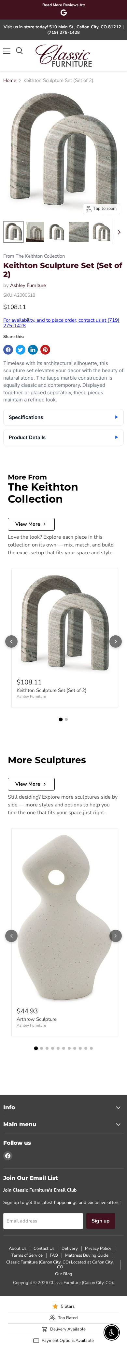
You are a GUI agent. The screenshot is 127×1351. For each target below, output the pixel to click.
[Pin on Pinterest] (45, 350)
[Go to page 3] (47, 1048)
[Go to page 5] (58, 1048)
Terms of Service (27, 1255)
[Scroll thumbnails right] (118, 232)
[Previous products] (11, 641)
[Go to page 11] (91, 1048)
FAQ (54, 1255)
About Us (17, 1248)
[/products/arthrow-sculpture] (64, 919)
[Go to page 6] (63, 1048)
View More (27, 524)
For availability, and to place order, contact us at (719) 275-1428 (61, 323)
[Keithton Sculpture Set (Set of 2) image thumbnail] (13, 232)
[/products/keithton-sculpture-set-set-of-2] (64, 625)
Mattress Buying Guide (86, 1255)
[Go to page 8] (74, 1048)
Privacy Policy (98, 1248)
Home (9, 80)
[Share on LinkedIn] (33, 350)
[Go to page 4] (52, 1048)
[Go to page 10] (85, 1048)
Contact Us (44, 1248)
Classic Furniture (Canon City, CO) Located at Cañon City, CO (60, 1264)
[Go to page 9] (80, 1048)
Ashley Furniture (28, 285)
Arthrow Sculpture (37, 1019)
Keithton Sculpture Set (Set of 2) (52, 690)
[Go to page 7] (69, 1048)
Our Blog (63, 1274)
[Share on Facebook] (8, 350)
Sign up (101, 1220)
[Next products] (115, 641)
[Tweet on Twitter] (20, 350)
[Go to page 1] (61, 720)
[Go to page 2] (66, 719)
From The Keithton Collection (34, 256)
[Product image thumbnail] (35, 232)
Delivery (70, 1248)
